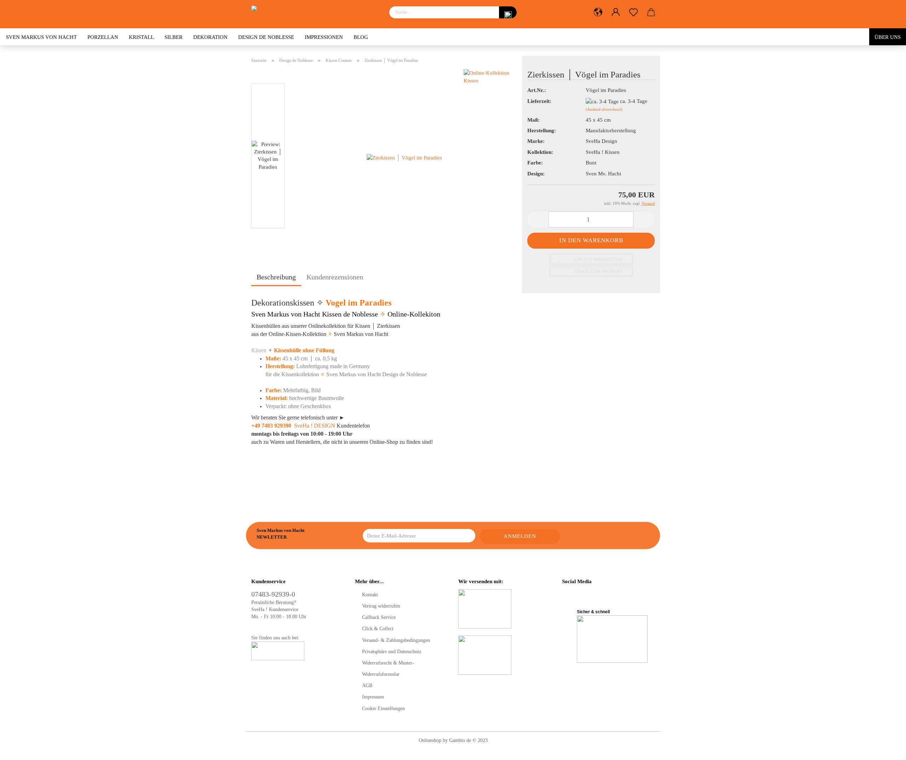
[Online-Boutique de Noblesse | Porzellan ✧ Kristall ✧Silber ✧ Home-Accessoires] (315, 14)
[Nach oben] (886, 749)
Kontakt (370, 594)
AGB (367, 685)
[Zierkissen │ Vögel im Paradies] (404, 157)
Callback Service (379, 617)
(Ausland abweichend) (604, 109)
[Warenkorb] (651, 12)
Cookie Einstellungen (383, 708)
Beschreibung (276, 277)
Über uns (888, 37)
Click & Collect (378, 628)
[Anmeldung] (616, 12)
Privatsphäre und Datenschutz (391, 651)
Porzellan (102, 37)
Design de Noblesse (266, 37)
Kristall (141, 37)
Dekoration (210, 37)
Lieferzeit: (539, 101)
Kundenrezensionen (334, 277)
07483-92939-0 (273, 594)
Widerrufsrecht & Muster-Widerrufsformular (388, 668)
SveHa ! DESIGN (314, 426)
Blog (361, 37)
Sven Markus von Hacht (41, 37)
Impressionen (324, 37)
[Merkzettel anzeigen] (633, 12)
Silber (174, 37)
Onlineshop (430, 740)
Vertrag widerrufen (381, 606)
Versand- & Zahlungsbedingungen (396, 640)
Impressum (373, 697)
